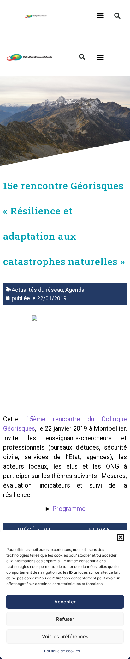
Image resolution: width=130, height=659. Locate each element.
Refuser (65, 619)
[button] (120, 537)
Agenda (74, 289)
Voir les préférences (65, 636)
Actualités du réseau (37, 289)
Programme (69, 508)
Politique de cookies (62, 651)
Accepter (65, 602)
